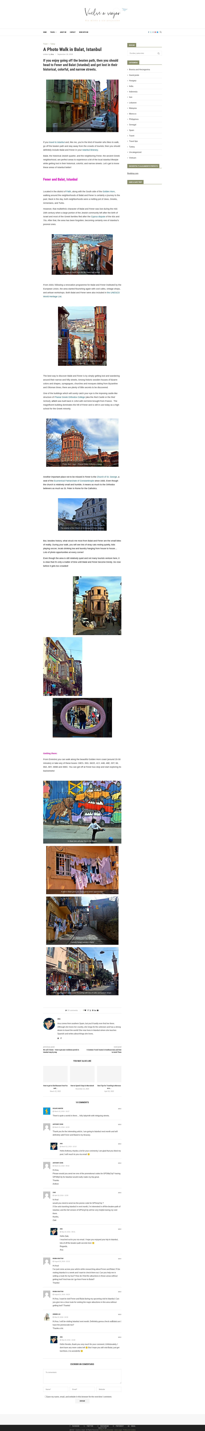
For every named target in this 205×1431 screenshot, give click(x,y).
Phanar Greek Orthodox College (69, 397)
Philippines (134, 119)
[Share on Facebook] (88, 1010)
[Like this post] (85, 1010)
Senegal (132, 125)
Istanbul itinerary (90, 150)
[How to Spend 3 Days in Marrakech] (82, 1074)
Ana (52, 54)
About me (63, 32)
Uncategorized (135, 152)
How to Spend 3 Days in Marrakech (82, 1086)
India (131, 86)
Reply (119, 1108)
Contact (73, 32)
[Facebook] (148, 32)
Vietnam (132, 158)
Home (45, 32)
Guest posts (134, 75)
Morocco (132, 114)
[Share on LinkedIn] (95, 1010)
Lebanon (133, 103)
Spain (131, 130)
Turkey (132, 147)
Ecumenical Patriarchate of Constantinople (74, 481)
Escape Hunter (58, 1108)
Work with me (83, 32)
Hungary (132, 81)
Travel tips (133, 141)
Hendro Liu (56, 1314)
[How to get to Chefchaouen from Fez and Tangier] (55, 1074)
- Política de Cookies (129, 1430)
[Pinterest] (155, 32)
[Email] (157, 32)
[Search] (160, 32)
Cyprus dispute (98, 216)
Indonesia (133, 92)
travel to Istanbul (57, 142)
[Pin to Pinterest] (92, 1010)
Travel (52, 32)
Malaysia (133, 108)
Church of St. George (107, 477)
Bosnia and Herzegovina (139, 70)
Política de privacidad (106, 1430)
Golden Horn (109, 191)
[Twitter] (151, 32)
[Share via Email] (97, 1010)
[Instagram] (153, 32)
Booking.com (132, 173)
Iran (130, 97)
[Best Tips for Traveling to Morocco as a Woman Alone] (109, 1074)
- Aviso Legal (118, 1430)
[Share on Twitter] (90, 1010)
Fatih (68, 191)
